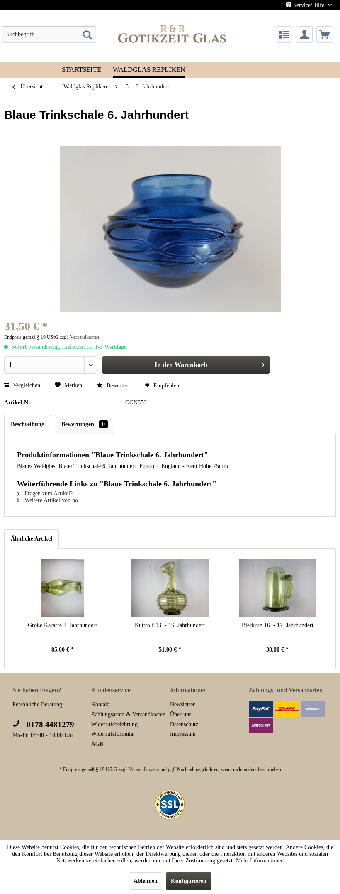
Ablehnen (146, 881)
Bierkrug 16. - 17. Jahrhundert (277, 625)
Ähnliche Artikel (31, 539)
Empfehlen (165, 385)
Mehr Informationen (260, 860)
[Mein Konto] (304, 34)
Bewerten (117, 385)
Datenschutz (184, 724)
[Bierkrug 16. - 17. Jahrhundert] (277, 588)
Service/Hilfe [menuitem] (308, 5)
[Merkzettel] (284, 34)
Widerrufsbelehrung (114, 724)
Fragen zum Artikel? (48, 493)
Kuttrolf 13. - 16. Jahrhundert (170, 625)
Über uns (180, 714)
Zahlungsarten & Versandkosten (128, 714)
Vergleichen (25, 385)
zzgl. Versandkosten (79, 337)
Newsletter (182, 704)
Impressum (183, 734)
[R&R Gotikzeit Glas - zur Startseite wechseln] (172, 34)
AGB (97, 744)
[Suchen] (87, 34)
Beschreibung (27, 424)
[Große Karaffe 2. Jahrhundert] (62, 588)
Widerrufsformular (113, 734)
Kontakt (100, 704)
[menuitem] (49, 34)
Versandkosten (143, 769)
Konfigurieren (188, 881)
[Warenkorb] (324, 34)
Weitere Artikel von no (50, 500)
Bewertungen (83, 424)
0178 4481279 (49, 724)
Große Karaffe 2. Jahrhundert (62, 625)
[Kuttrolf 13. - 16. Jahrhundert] (169, 588)
